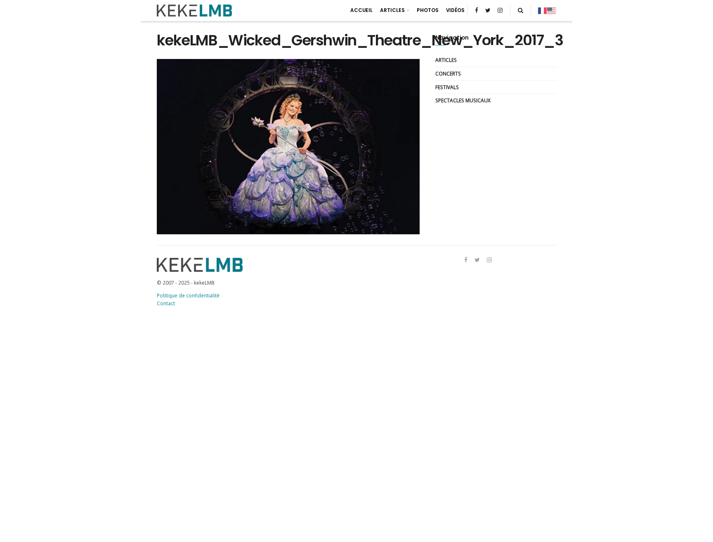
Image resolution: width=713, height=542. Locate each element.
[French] (542, 10)
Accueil (361, 10)
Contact (166, 303)
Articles (392, 10)
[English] (551, 10)
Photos (428, 10)
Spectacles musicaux (463, 100)
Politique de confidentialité (188, 295)
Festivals (447, 87)
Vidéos (455, 10)
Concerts (448, 73)
